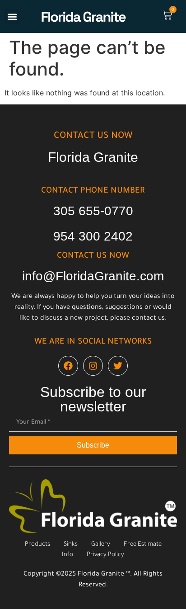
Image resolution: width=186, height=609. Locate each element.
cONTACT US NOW (93, 137)
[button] (12, 16)
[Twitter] (118, 366)
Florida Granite (93, 157)
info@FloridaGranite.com (93, 276)
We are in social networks (93, 342)
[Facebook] (68, 366)
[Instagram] (93, 366)
